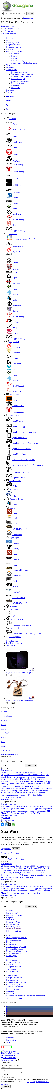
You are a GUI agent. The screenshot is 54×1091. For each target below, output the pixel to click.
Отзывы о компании (20, 81)
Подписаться (31, 765)
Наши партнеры (18, 79)
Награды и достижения (21, 76)
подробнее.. (6, 849)
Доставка (15, 54)
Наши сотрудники (19, 83)
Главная (9, 38)
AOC (3, 742)
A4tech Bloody (7, 716)
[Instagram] (7, 1013)
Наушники (14, 342)
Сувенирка (14, 538)
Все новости (6, 770)
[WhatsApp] (13, 824)
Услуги (9, 65)
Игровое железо (16, 619)
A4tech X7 (5, 720)
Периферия (14, 609)
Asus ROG (5, 750)
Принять (16, 849)
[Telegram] (6, 824)
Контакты (10, 90)
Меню (8, 101)
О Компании (11, 70)
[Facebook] (6, 1009)
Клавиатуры (15, 394)
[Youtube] (7, 1011)
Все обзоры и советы (10, 804)
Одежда (13, 508)
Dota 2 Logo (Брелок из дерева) (19, 700)
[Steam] (7, 1016)
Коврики (13, 234)
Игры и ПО (15, 628)
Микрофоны (15, 489)
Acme (3, 725)
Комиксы (14, 606)
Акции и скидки (13, 45)
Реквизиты (15, 88)
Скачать (9, 92)
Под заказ (15, 58)
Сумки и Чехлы (16, 499)
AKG (3, 737)
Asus (3, 746)
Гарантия (10, 67)
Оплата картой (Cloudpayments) (24, 63)
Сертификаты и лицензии (22, 74)
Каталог (9, 40)
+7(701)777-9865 (11, 29)
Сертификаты (15, 637)
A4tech (4, 712)
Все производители (9, 754)
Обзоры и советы (13, 47)
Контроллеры (15, 481)
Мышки (13, 119)
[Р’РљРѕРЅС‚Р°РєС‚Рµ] (2, 824)
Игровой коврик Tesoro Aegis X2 (20, 672)
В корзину (6, 1086)
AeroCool (5, 733)
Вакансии (15, 85)
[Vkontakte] (7, 1007)
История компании (19, 72)
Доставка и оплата (14, 51)
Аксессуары (15, 415)
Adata (3, 729)
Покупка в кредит (18, 60)
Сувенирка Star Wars (10, 853)
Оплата (14, 56)
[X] (9, 824)
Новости (9, 49)
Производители (12, 42)
